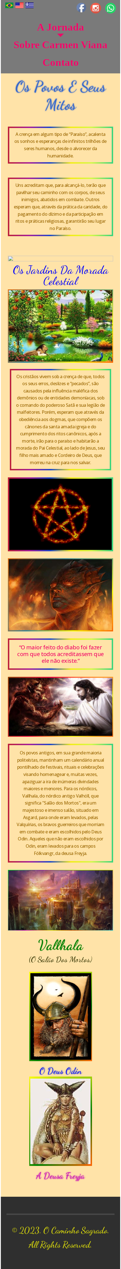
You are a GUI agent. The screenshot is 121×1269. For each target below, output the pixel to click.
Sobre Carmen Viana (60, 44)
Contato (60, 62)
